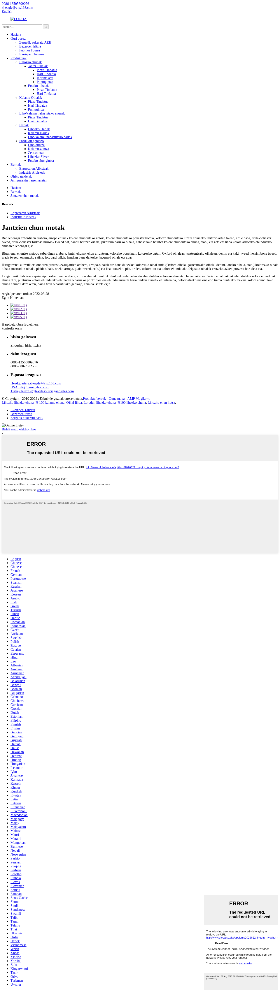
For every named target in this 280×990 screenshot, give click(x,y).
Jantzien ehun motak (24, 195)
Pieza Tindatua (47, 70)
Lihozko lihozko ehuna (18, 402)
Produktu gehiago (31, 141)
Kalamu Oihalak (30, 97)
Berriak (15, 164)
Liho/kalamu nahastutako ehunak (42, 113)
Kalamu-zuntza (38, 149)
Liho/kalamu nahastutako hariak (50, 137)
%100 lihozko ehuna (131, 402)
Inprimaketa (45, 78)
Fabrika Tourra (29, 50)
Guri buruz (18, 38)
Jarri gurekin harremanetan (28, 180)
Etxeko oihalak (38, 86)
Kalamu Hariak (38, 133)
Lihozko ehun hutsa (161, 402)
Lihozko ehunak (30, 62)
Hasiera (15, 34)
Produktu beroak (94, 398)
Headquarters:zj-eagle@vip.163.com (35, 383)
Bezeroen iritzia (30, 46)
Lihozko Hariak (39, 129)
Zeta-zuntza (36, 153)
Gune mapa (117, 398)
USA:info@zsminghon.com (29, 387)
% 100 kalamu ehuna (50, 402)
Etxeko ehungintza (41, 160)
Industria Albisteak (32, 172)
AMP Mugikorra (138, 398)
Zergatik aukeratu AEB (35, 42)
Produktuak (18, 58)
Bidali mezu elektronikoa (19, 429)
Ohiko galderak (21, 176)
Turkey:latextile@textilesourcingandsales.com (42, 391)
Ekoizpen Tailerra (31, 54)
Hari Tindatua (46, 74)
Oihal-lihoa (74, 402)
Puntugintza (45, 82)
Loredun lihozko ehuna (100, 402)
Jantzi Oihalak (38, 66)
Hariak (24, 125)
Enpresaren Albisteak (34, 168)
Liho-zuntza (36, 145)
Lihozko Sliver (38, 157)
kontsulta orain (12, 328)
